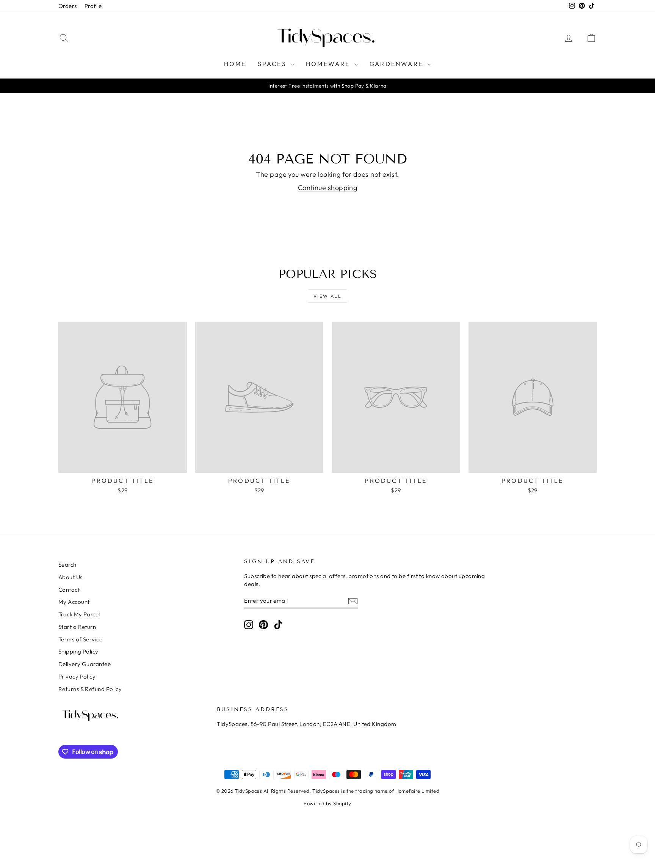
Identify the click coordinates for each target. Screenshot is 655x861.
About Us (70, 577)
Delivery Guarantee (84, 664)
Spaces (273, 64)
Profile (93, 5)
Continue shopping (327, 187)
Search (67, 564)
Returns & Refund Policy (90, 689)
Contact (69, 589)
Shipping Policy (78, 651)
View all (327, 296)
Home (235, 64)
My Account (74, 601)
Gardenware (397, 64)
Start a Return (77, 626)
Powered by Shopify (327, 803)
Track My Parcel (79, 614)
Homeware (329, 64)
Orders (67, 5)
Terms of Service (80, 639)
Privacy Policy (77, 676)
